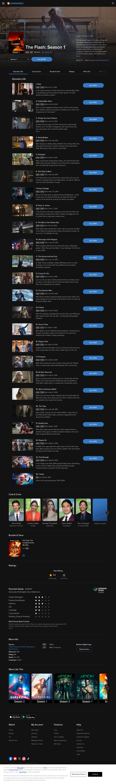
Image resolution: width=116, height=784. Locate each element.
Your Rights (22, 772)
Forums (79, 740)
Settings (34, 737)
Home (11, 730)
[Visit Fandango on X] (19, 759)
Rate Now (64, 578)
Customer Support (83, 737)
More (78, 56)
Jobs (78, 754)
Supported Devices (83, 733)
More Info (86, 72)
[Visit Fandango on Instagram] (24, 759)
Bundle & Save (55, 72)
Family (56, 733)
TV (10, 737)
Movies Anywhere (60, 740)
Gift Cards (57, 744)
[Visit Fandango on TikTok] (28, 759)
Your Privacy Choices (78, 774)
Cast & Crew (36, 72)
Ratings (71, 72)
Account (34, 733)
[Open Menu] (3, 3)
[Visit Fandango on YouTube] (15, 759)
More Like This (104, 72)
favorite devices (101, 60)
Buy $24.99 (42, 59)
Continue (95, 774)
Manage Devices (37, 740)
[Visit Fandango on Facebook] (11, 759)
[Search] (112, 3)
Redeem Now (84, 649)
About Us (80, 730)
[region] (58, 774)
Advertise (80, 747)
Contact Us (80, 744)
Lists (55, 730)
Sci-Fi (23, 647)
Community (52, 578)
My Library (34, 730)
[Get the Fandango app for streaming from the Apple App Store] (15, 717)
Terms (45, 768)
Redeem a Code (37, 744)
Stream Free (13, 740)
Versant (20, 768)
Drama (17, 647)
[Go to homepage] (15, 3)
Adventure (30, 647)
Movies (11, 733)
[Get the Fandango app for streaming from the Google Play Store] (29, 717)
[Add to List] (24, 555)
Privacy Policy (13, 770)
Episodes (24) (18, 72)
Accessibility (81, 751)
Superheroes (13, 649)
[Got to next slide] (107, 512)
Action (11, 647)
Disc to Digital (59, 737)
